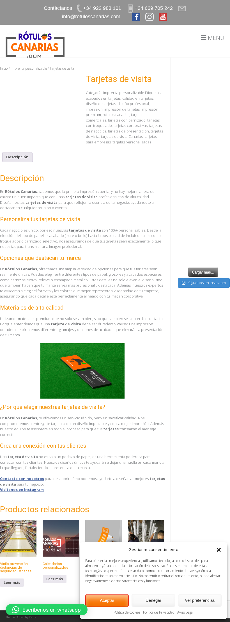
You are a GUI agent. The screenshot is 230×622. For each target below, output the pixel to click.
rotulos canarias (116, 114)
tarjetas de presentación (128, 131)
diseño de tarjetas (101, 103)
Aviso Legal (185, 612)
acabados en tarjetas (103, 98)
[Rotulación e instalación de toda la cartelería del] (203, 116)
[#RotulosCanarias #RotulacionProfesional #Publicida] (203, 83)
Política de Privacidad (158, 612)
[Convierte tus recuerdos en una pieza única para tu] (203, 215)
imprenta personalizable (29, 68)
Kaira (32, 617)
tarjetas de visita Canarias (122, 136)
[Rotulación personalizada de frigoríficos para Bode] (203, 182)
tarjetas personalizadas (131, 142)
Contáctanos (58, 8)
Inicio (4, 68)
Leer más (12, 582)
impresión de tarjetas (122, 109)
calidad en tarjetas (137, 98)
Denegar (153, 600)
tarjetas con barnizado (127, 120)
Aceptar (107, 600)
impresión (94, 109)
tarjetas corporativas (131, 125)
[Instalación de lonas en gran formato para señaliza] (203, 149)
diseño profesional (133, 103)
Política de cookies (127, 612)
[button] (219, 549)
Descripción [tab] (17, 156)
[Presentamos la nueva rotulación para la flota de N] (203, 247)
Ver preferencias (200, 600)
